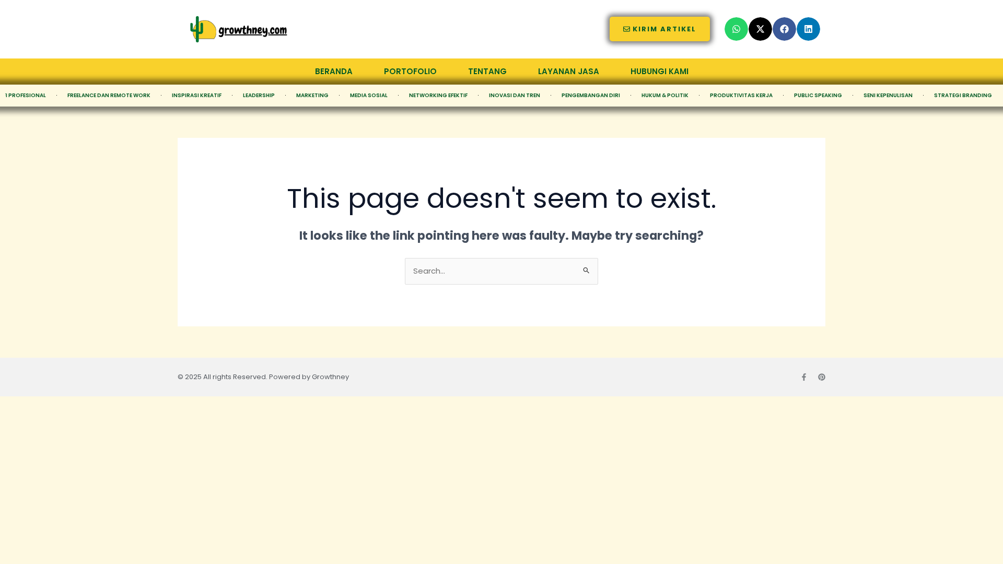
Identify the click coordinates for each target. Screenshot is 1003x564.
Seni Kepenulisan (888, 95)
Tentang (487, 71)
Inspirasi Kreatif (196, 95)
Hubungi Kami (660, 71)
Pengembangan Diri (591, 95)
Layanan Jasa (568, 71)
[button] (736, 29)
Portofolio (410, 71)
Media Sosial (369, 95)
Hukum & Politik (665, 95)
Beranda (334, 71)
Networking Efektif (438, 95)
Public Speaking (818, 95)
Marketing (312, 95)
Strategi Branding (963, 95)
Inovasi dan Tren (514, 95)
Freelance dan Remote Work (108, 95)
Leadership (259, 95)
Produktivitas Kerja (741, 95)
